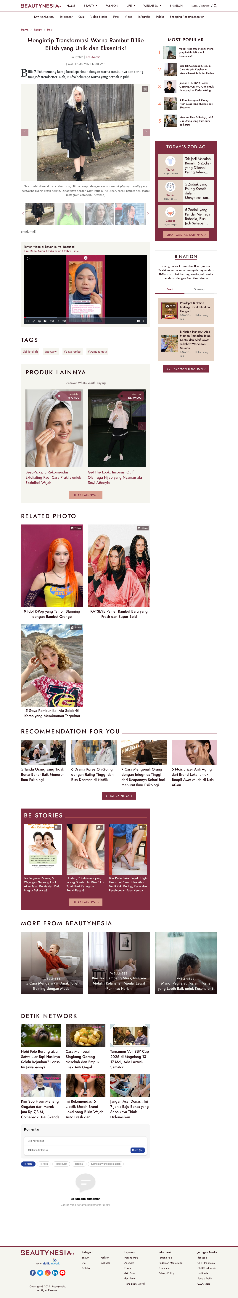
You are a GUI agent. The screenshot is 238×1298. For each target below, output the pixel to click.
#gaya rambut (72, 351)
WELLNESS (151, 6)
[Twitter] (40, 1273)
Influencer (66, 17)
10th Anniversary (44, 17)
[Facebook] (33, 1273)
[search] (215, 5)
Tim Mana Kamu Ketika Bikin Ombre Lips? (51, 251)
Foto (116, 17)
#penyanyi (50, 351)
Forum (127, 1268)
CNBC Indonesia (206, 1268)
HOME (71, 6)
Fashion (105, 1257)
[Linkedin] (55, 1273)
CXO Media (203, 1284)
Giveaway (199, 289)
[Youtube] (62, 1273)
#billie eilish (30, 351)
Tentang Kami (166, 1257)
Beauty (38, 30)
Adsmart (129, 1263)
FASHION (112, 6)
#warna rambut (97, 351)
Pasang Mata (131, 1257)
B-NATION (176, 6)
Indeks (160, 17)
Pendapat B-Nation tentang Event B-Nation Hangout (195, 307)
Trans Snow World (134, 1284)
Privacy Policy (166, 1273)
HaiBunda (202, 1273)
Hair (49, 30)
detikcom (202, 1257)
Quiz (81, 17)
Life (84, 1263)
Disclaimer (165, 1268)
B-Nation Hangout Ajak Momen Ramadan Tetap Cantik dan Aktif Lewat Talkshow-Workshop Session (195, 340)
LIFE (130, 6)
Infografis (144, 17)
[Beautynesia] (41, 6)
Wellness (105, 1263)
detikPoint (129, 1273)
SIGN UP (205, 6)
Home (24, 30)
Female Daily (204, 1278)
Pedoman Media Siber (171, 1263)
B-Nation (86, 1268)
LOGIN (195, 6)
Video (128, 17)
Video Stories (98, 17)
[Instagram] (48, 1273)
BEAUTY (89, 6)
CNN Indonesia (206, 1263)
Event (170, 289)
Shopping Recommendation (187, 17)
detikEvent (129, 1278)
